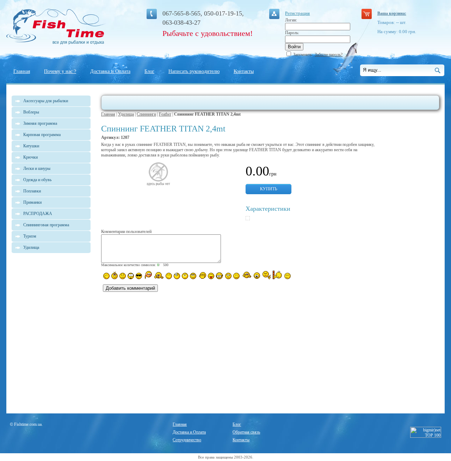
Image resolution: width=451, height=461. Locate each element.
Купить (268, 188)
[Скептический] (287, 275)
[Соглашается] (236, 275)
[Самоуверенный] (138, 275)
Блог (149, 71)
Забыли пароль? (328, 54)
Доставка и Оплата (110, 71)
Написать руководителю (194, 71)
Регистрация (297, 13)
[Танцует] (158, 275)
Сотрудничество (187, 439)
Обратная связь (246, 432)
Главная (21, 71)
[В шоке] (130, 275)
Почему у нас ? (60, 71)
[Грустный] (122, 275)
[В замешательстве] (185, 275)
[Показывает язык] (211, 275)
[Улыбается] (114, 275)
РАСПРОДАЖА (37, 213)
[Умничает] (220, 275)
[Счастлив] (168, 275)
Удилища (126, 114)
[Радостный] (246, 275)
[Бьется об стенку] (277, 274)
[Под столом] (176, 275)
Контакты (244, 71)
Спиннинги (146, 114)
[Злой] (202, 275)
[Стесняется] (147, 275)
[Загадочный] (193, 275)
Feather (165, 114)
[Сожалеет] (257, 275)
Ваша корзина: (391, 13)
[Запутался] (228, 275)
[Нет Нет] (266, 275)
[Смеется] (106, 275)
